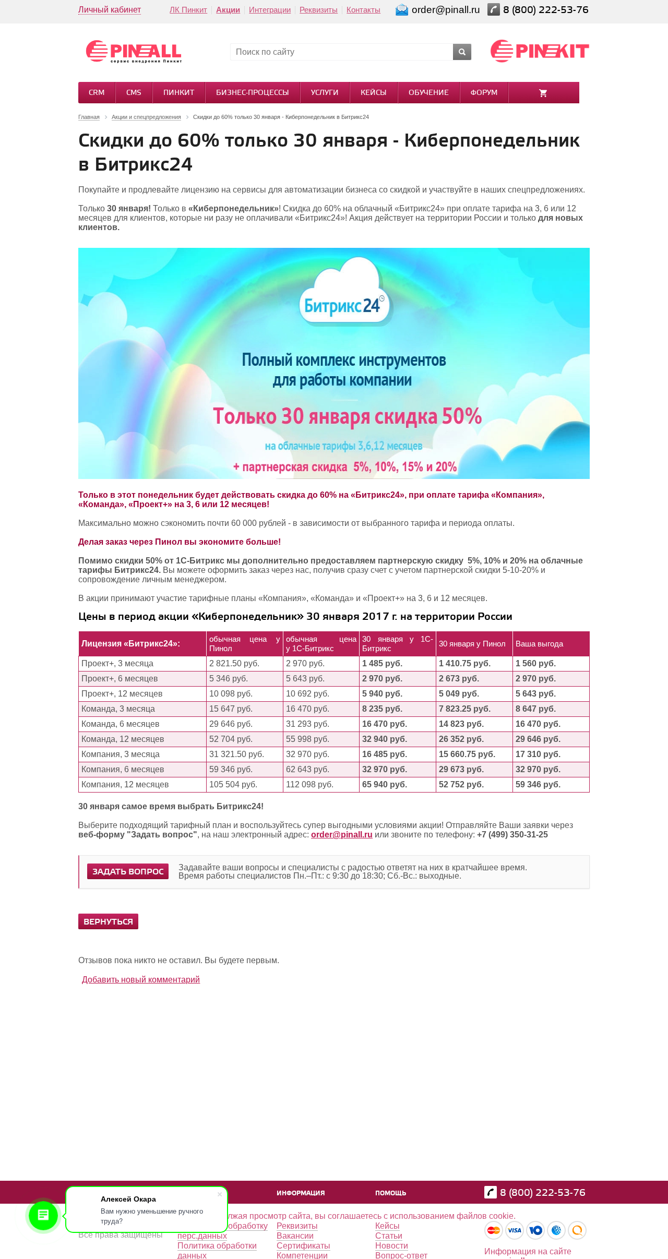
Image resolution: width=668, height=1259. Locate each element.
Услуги (325, 93)
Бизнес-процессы (252, 93)
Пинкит (178, 93)
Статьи (388, 1235)
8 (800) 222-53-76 (547, 10)
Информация (301, 1193)
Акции (228, 9)
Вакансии (295, 1235)
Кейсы (374, 93)
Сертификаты (303, 1245)
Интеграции (270, 9)
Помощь (390, 1193)
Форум (484, 93)
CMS (133, 93)
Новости (391, 1245)
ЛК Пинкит (188, 9)
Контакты (363, 9)
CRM (96, 93)
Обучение (429, 93)
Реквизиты (319, 9)
